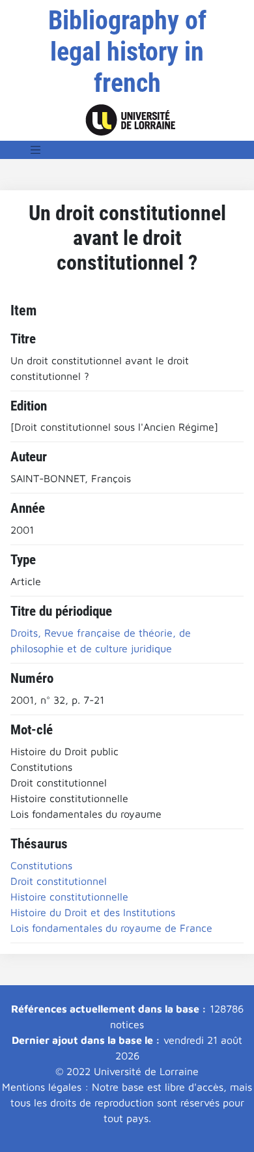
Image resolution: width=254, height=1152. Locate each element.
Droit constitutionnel (58, 881)
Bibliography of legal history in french (127, 51)
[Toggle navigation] (35, 150)
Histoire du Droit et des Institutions (92, 912)
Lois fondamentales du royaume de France (111, 928)
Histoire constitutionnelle (69, 896)
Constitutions (41, 865)
